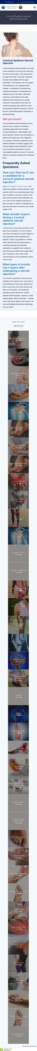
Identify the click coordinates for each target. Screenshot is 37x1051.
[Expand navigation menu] (35, 7)
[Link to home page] (16, 7)
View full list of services (29, 1046)
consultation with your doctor (18, 186)
